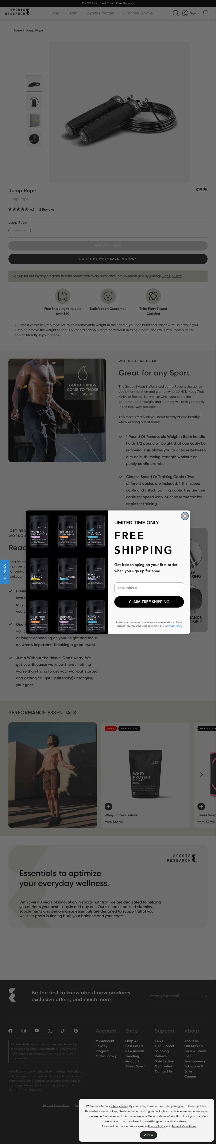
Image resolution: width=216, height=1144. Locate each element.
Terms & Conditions (184, 1126)
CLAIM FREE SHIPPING (149, 602)
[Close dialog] (185, 516)
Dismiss (148, 1134)
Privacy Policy (119, 1106)
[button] (5, 572)
